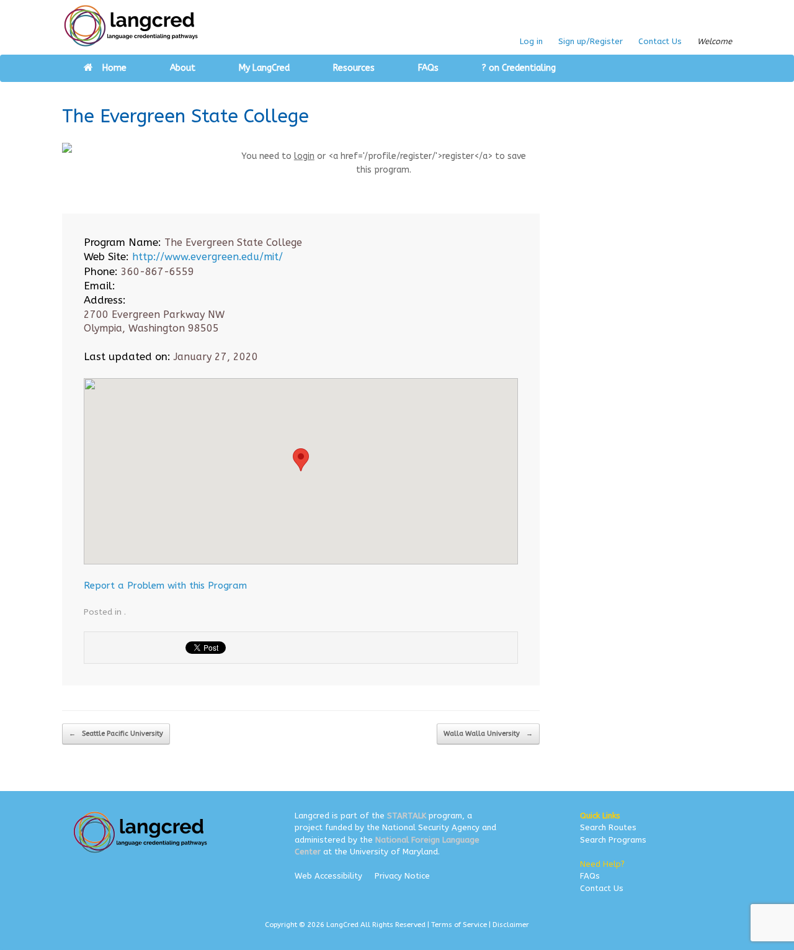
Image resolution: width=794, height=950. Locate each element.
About (182, 68)
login (304, 156)
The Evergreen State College (185, 116)
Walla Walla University (488, 734)
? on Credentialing (519, 68)
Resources (354, 68)
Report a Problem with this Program (165, 585)
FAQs (428, 68)
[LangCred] (131, 25)
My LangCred (264, 68)
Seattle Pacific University (116, 734)
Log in (531, 41)
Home (114, 68)
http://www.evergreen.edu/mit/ (207, 257)
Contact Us (660, 41)
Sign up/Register (590, 41)
